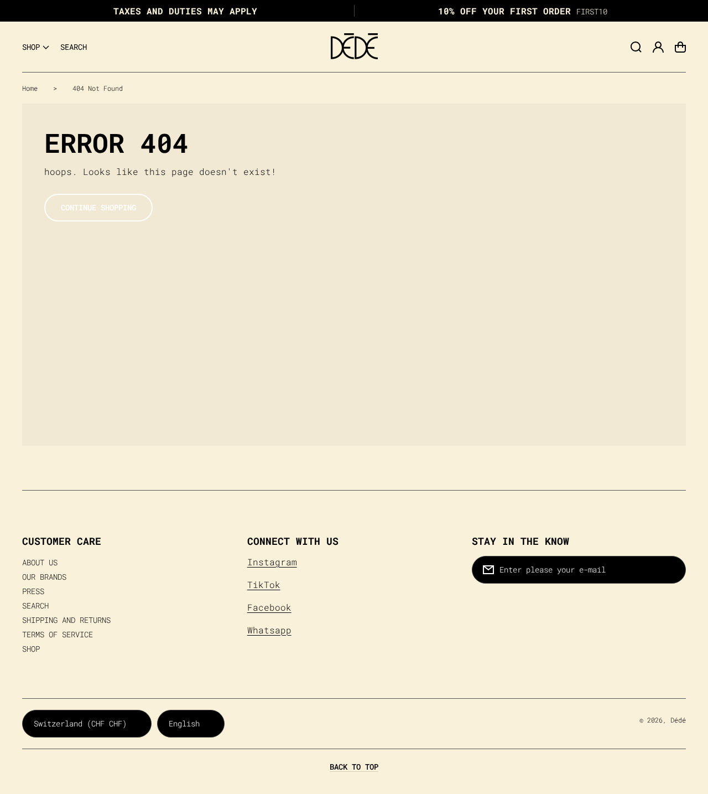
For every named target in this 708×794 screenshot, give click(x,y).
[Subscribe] (672, 570)
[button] (36, 47)
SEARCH (35, 606)
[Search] (636, 47)
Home (30, 88)
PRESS (33, 591)
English (184, 723)
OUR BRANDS (44, 577)
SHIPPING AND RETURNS (66, 620)
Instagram (272, 562)
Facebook (269, 607)
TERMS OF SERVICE (57, 635)
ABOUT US (40, 563)
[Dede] (354, 47)
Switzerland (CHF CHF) (80, 723)
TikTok (263, 584)
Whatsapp (269, 630)
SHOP (31, 649)
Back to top (354, 767)
